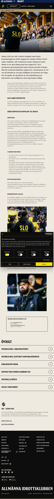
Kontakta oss (40, 437)
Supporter (22, 451)
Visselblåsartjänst (48, 493)
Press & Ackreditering (43, 442)
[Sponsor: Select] (20, 1)
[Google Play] (12, 480)
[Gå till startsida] (3, 6)
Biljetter (4, 437)
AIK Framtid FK (23, 446)
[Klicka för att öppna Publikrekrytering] (51, 364)
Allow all (44, 264)
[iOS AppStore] (4, 480)
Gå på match (5, 448)
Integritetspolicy (37, 493)
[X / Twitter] (5, 472)
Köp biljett (13, 6)
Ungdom (21, 442)
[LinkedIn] (9, 472)
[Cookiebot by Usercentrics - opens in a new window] (46, 234)
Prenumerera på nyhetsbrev (6, 452)
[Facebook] (2, 472)
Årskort (3, 439)
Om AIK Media (40, 448)
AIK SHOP (3, 460)
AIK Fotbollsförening (7, 424)
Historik (21, 448)
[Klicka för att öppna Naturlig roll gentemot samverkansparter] (51, 357)
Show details (46, 259)
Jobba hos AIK (40, 439)
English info (5, 463)
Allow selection (27, 264)
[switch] (20, 255)
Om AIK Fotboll (40, 451)
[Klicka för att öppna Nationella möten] (51, 379)
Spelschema (31, 6)
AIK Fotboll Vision (24, 437)
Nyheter (23, 6)
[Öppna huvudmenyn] (51, 6)
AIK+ (2, 457)
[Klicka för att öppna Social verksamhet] (51, 387)
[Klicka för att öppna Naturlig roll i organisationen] (51, 349)
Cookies (30, 493)
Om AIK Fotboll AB (6, 420)
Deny (10, 264)
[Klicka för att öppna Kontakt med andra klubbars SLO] (51, 372)
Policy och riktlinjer (42, 445)
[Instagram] (12, 472)
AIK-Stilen (22, 439)
